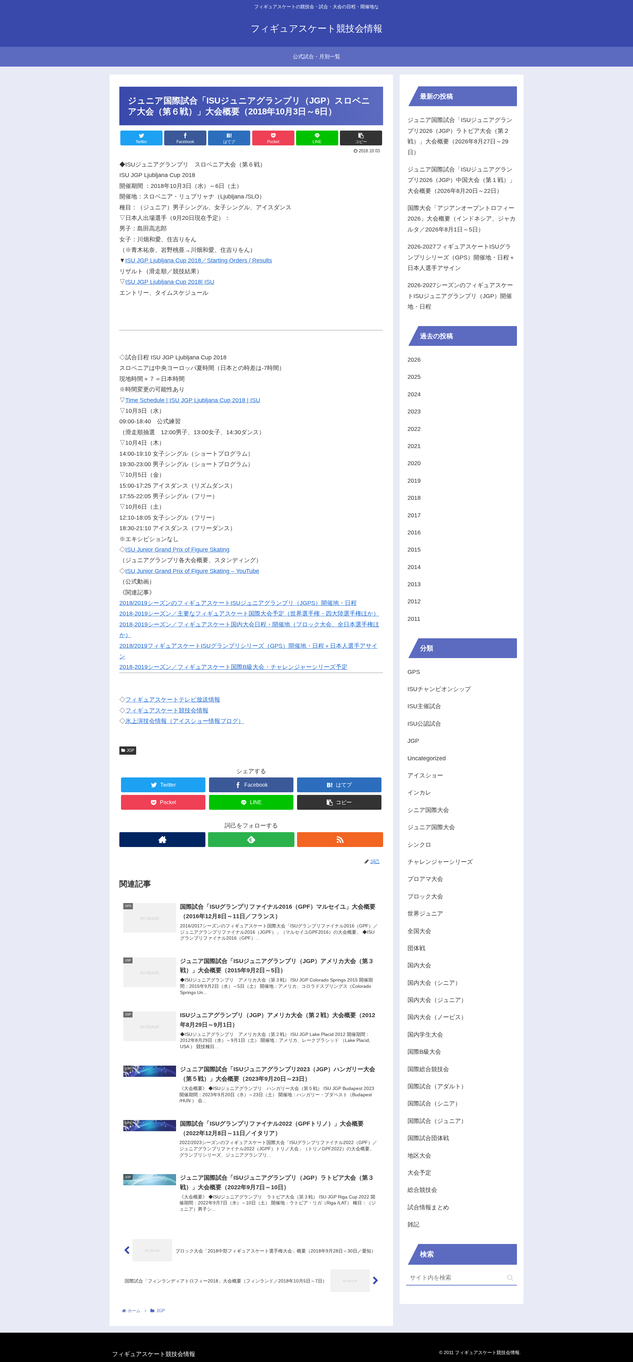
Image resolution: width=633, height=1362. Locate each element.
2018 (414, 498)
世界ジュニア (425, 913)
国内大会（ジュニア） (437, 1000)
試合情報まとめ (428, 1207)
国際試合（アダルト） (437, 1086)
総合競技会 (422, 1190)
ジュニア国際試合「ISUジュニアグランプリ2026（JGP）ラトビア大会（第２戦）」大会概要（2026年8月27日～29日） (459, 136)
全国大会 (419, 931)
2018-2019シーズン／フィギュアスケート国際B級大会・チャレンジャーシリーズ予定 (233, 667)
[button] (510, 1278)
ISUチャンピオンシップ (439, 689)
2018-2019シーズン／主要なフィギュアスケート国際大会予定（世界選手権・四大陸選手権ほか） (249, 613)
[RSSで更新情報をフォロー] (340, 839)
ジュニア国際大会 (431, 827)
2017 (414, 515)
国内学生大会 (425, 1034)
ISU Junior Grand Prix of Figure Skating (177, 549)
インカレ (419, 792)
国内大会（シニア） (434, 983)
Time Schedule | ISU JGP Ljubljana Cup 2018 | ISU (192, 400)
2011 (413, 619)
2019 (414, 480)
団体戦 (416, 948)
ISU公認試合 (424, 723)
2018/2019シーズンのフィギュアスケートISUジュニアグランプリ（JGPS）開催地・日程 (238, 603)
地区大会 (419, 1155)
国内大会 (419, 965)
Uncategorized (426, 758)
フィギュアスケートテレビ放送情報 (172, 699)
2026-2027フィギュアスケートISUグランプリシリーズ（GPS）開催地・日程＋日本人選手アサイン (461, 257)
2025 (414, 377)
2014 (414, 567)
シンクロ (419, 844)
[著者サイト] (162, 839)
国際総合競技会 (428, 1069)
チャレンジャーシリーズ (440, 862)
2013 (414, 584)
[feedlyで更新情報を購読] (251, 839)
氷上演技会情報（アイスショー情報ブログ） (184, 721)
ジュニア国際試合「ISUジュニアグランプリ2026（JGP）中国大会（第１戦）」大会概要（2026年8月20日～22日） (461, 180)
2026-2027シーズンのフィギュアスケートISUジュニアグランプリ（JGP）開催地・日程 (460, 296)
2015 (414, 549)
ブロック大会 (425, 896)
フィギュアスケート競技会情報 (166, 710)
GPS (413, 672)
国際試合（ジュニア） (437, 1121)
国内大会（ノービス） (437, 1017)
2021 (414, 446)
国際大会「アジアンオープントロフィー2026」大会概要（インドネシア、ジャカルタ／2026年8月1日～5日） (461, 219)
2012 (414, 601)
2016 (414, 532)
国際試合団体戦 (428, 1138)
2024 (414, 394)
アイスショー (425, 775)
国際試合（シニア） (434, 1103)
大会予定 (419, 1172)
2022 (414, 429)
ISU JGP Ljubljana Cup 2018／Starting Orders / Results (198, 260)
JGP (130, 750)
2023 (414, 411)
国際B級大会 (424, 1051)
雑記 (413, 1224)
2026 (414, 359)
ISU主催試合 (424, 706)
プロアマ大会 (425, 879)
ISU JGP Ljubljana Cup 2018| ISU (169, 282)
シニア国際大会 (428, 810)
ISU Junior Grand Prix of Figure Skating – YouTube (192, 571)
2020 (414, 463)
